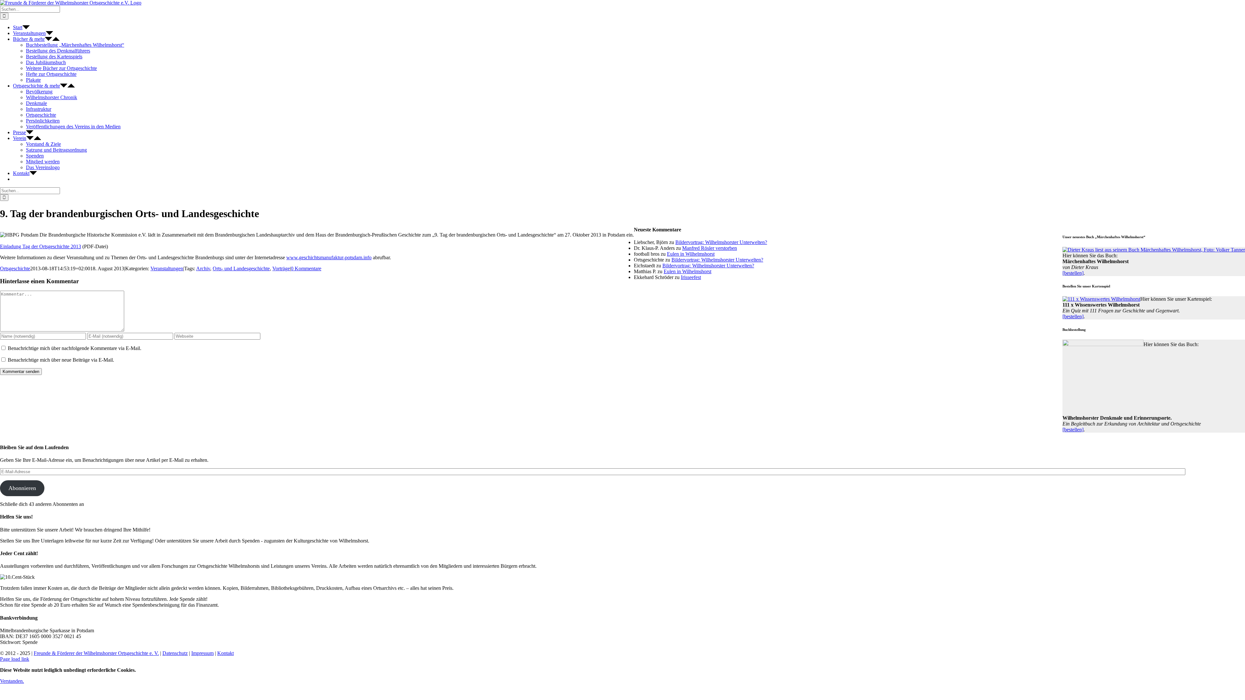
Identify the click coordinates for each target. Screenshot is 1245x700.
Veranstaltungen (166, 268)
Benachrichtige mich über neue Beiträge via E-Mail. (61, 360)
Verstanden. (12, 681)
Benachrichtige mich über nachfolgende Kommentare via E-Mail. (74, 348)
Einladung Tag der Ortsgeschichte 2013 (40, 246)
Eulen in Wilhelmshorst (691, 254)
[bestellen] (1073, 273)
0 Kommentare (306, 268)
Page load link (14, 659)
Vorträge (281, 268)
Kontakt (225, 653)
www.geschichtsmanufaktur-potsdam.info (329, 257)
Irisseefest (691, 277)
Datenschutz (175, 653)
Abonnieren (22, 488)
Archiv (203, 268)
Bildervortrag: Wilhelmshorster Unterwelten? (721, 242)
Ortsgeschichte (15, 268)
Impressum (202, 653)
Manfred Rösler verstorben (709, 248)
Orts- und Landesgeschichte (241, 268)
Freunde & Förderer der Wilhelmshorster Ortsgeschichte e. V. (96, 653)
